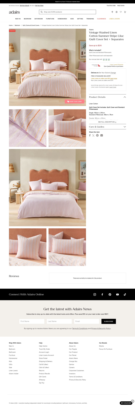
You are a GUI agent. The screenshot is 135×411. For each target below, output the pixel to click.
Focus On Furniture (105, 349)
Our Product (73, 352)
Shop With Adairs (15, 343)
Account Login (44, 352)
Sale (10, 367)
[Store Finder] (112, 11)
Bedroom (27, 19)
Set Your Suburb (24, 5)
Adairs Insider (13, 374)
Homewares (62, 19)
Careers (71, 367)
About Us (72, 346)
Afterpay (42, 380)
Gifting (80, 19)
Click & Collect (44, 367)
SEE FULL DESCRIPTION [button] (106, 122)
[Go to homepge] (14, 12)
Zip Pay (41, 383)
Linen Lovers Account (46, 355)
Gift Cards (42, 377)
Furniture (50, 19)
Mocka (101, 346)
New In (18, 19)
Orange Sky (73, 361)
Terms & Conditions (80, 329)
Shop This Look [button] (76, 101)
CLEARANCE (101, 19)
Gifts (10, 364)
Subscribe (108, 321)
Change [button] (113, 73)
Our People (73, 349)
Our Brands (103, 343)
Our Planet (72, 355)
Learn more (113, 78)
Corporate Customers (76, 371)
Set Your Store (39, 5)
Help (40, 343)
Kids (72, 19)
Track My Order (111, 5)
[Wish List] (121, 11)
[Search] (42, 12)
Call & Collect (43, 364)
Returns (41, 371)
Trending (90, 19)
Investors (72, 374)
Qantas (71, 364)
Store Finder (43, 358)
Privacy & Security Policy (101, 329)
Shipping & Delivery (45, 361)
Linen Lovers (114, 19)
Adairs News (73, 358)
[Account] (116, 11)
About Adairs (73, 343)
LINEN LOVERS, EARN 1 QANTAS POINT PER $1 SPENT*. (69, 1)
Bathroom (39, 19)
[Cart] (125, 11)
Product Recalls (44, 374)
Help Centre (120, 5)
